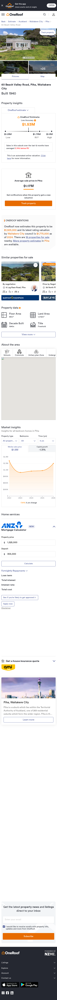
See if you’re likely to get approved (18, 598)
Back (3, 22)
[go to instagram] (3, 993)
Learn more (28, 720)
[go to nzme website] (50, 953)
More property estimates (27, 241)
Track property (47, 32)
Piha (47, 22)
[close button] (2, 5)
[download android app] (29, 985)
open (51, 5)
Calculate (28, 564)
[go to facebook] (7, 993)
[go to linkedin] (12, 993)
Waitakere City (36, 22)
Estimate (12, 22)
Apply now (8, 604)
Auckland (23, 22)
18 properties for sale (37, 237)
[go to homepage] (14, 14)
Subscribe (28, 936)
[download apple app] (10, 985)
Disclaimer (6, 608)
